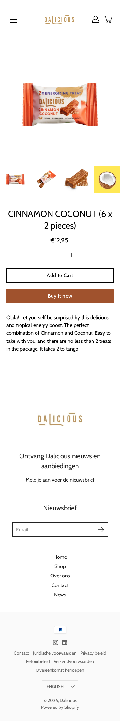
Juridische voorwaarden (54, 653)
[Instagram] (56, 642)
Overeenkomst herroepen (60, 670)
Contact (60, 585)
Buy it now (60, 296)
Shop (60, 566)
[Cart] (108, 19)
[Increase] (71, 255)
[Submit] (101, 529)
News (60, 594)
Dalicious (68, 700)
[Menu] (13, 19)
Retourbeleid (38, 661)
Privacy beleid (93, 653)
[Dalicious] (60, 19)
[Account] (96, 19)
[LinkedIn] (65, 642)
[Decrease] (48, 255)
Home (60, 557)
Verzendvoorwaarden (74, 661)
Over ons (60, 575)
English (55, 686)
